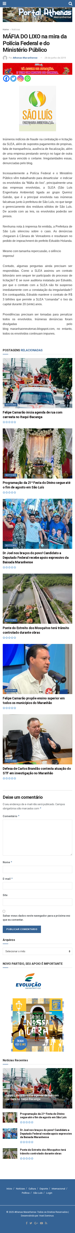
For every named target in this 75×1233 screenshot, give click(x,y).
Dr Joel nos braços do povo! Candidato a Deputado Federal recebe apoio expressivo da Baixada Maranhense (36, 557)
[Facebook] (6, 78)
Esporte (44, 1188)
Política (25, 1193)
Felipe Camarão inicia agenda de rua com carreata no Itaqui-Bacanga (32, 1097)
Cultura (32, 1188)
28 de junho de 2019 (55, 57)
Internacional (58, 1188)
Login (49, 1193)
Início (9, 1188)
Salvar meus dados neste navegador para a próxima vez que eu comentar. (36, 917)
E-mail (8, 878)
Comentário (11, 816)
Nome (7, 862)
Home (6, 29)
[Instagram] (20, 78)
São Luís (37, 1193)
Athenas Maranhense (25, 57)
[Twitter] (13, 78)
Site (5, 895)
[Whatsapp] (27, 78)
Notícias (16, 29)
